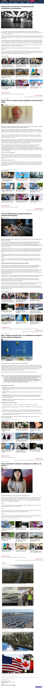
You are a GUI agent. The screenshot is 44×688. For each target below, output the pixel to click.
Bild (1, 132)
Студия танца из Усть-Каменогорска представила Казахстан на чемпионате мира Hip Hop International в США (20, 328)
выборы (12, 419)
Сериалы (19, 0)
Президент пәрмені (22, 2)
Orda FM (28, 0)
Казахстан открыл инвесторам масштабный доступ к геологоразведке (13, 557)
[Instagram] (4, 685)
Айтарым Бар (11, 2)
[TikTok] (11, 685)
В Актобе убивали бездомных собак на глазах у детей (33, 96)
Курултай (8, 419)
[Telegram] (8, 685)
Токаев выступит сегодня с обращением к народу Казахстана (32, 331)
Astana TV (35, 131)
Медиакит (2, 683)
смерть (8, 169)
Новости (11, 0)
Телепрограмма (24, 0)
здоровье (3, 290)
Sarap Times (6, 2)
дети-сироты (7, 55)
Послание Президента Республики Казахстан (8, 681)
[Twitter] (3, 685)
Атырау (3, 55)
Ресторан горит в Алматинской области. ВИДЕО (9, 207)
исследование (7, 290)
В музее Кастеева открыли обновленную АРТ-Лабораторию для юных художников (29, 560)
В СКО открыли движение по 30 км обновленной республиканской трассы (14, 583)
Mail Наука (8, 246)
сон (11, 290)
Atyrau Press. (10, 33)
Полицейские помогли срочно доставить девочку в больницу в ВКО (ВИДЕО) (14, 606)
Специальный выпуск (16, 2)
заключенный (16, 169)
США (2, 169)
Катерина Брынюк (6, 104)
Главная (2, 4)
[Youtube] (9, 685)
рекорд (5, 169)
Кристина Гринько (6, 217)
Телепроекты (15, 0)
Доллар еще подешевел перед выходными (8, 457)
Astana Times (2, 2)
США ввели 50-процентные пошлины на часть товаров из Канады (12, 673)
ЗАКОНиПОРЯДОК (17, 419)
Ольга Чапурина (5, 10)
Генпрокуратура (4, 419)
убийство (11, 169)
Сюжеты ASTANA (6, 4)
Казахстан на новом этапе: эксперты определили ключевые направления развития (29, 460)
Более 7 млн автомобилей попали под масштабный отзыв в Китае (12, 628)
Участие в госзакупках (4, 682)
